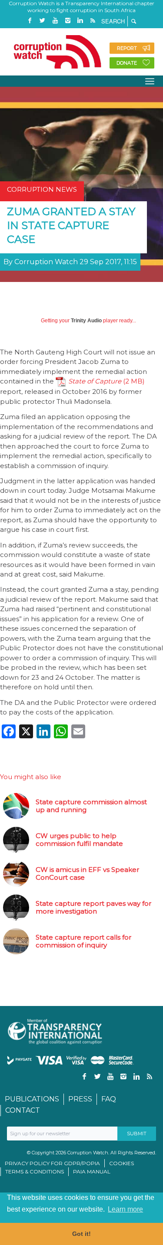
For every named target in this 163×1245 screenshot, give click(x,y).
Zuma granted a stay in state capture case (71, 225)
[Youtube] (55, 20)
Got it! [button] (81, 1233)
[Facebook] (30, 20)
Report (127, 48)
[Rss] (93, 20)
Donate (126, 63)
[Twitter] (42, 20)
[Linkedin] (80, 20)
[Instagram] (67, 20)
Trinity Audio (86, 321)
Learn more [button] (125, 1209)
